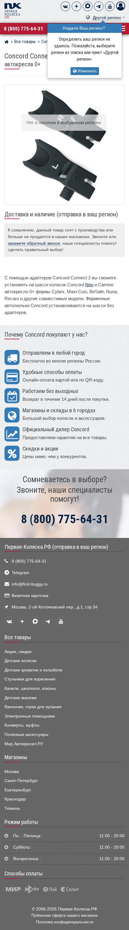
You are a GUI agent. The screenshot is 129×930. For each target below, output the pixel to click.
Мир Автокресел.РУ (23, 744)
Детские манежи (20, 698)
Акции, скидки (18, 651)
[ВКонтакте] (65, 6)
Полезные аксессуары (26, 734)
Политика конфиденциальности (64, 922)
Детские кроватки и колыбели (33, 670)
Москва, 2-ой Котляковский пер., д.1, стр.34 (55, 607)
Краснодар (15, 799)
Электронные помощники (29, 716)
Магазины (15, 757)
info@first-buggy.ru (30, 584)
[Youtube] (110, 6)
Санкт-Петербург (21, 780)
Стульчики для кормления (30, 679)
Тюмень (12, 808)
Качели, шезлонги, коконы (30, 688)
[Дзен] (76, 6)
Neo (89, 284)
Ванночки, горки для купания (33, 707)
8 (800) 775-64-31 (23, 28)
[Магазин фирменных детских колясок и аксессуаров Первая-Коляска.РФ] (12, 10)
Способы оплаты (23, 873)
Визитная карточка (30, 595)
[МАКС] (87, 6)
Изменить (86, 71)
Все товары (17, 637)
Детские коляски (20, 660)
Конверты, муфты (21, 725)
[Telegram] (99, 6)
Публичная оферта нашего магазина (65, 915)
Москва (11, 771)
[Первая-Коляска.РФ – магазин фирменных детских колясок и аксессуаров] (6, 42)
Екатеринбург (17, 790)
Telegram (20, 572)
